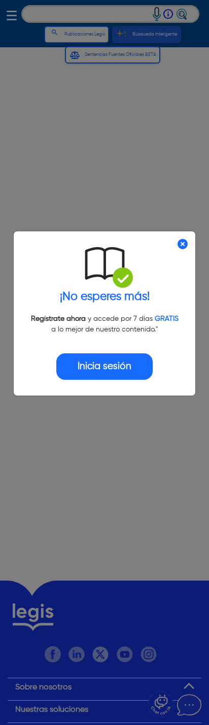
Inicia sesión (104, 366)
